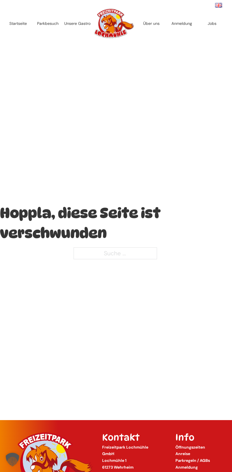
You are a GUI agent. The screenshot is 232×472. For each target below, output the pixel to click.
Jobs (212, 23)
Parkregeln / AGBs (192, 460)
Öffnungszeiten (190, 447)
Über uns (151, 23)
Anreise (182, 453)
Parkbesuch (48, 23)
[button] (12, 459)
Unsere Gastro (77, 23)
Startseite (18, 23)
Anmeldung (181, 23)
